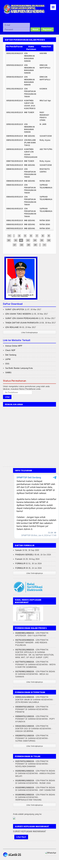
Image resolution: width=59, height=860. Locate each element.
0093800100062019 (14, 76)
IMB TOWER (29, 112)
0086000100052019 (14, 224)
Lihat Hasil (21, 837)
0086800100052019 (14, 169)
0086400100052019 (14, 196)
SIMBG (8, 372)
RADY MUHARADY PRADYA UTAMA (44, 116)
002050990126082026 (24, 771)
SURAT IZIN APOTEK (14, 309)
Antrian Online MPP (13, 346)
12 (21, 240)
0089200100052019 (14, 140)
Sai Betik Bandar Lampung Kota (19, 368)
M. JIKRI (43, 124)
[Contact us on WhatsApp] (50, 853)
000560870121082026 (24, 716)
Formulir (18, 559)
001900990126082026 (24, 795)
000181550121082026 (24, 726)
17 (15, 245)
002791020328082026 (24, 640)
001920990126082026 (24, 788)
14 (35, 240)
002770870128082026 (24, 662)
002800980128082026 (24, 633)
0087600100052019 (14, 165)
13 (28, 240)
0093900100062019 (14, 65)
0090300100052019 (14, 124)
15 (42, 240)
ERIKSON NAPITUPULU (45, 66)
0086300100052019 (14, 208)
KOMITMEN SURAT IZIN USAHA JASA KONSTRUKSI (29, 104)
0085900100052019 (14, 228)
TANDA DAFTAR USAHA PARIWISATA (22, 323)
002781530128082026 (24, 650)
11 (16, 240)
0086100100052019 (14, 220)
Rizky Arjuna (45, 140)
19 (28, 245)
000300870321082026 (24, 707)
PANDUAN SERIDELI (24, 555)
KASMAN (43, 88)
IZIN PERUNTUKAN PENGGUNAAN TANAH (30, 92)
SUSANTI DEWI (46, 136)
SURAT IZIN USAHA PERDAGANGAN (21, 318)
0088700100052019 (14, 161)
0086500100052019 (14, 185)
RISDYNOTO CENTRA (45, 170)
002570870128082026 (24, 761)
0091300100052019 (14, 112)
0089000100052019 (14, 149)
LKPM (8, 359)
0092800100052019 (14, 100)
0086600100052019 (14, 181)
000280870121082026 (24, 736)
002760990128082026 (24, 671)
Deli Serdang (10, 355)
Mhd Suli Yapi (45, 100)
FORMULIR (20, 563)
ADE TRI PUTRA (46, 149)
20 (35, 245)
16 (49, 240)
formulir (18, 550)
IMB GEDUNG (29, 136)
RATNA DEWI (45, 181)
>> (44, 245)
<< (9, 236)
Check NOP (10, 350)
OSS (7, 364)
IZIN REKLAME (12, 327)
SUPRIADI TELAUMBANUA (46, 186)
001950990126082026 (24, 781)
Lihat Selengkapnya (29, 333)
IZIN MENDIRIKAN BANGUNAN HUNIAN (29, 57)
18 (21, 245)
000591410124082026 (24, 697)
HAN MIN (43, 53)
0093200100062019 (14, 88)
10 (9, 240)
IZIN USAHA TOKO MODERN (18, 314)
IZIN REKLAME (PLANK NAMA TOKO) (30, 142)
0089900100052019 (14, 136)
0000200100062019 (14, 53)
